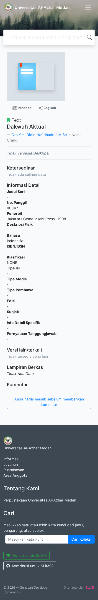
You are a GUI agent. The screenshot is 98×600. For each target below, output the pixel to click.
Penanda (24, 108)
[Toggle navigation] (88, 7)
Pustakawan (13, 470)
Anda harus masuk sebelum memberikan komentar (49, 402)
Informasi (11, 459)
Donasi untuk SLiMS (29, 555)
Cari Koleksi (81, 539)
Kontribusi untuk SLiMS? (32, 566)
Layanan (10, 464)
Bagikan (49, 108)
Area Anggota (15, 475)
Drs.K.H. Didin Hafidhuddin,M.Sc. (40, 134)
